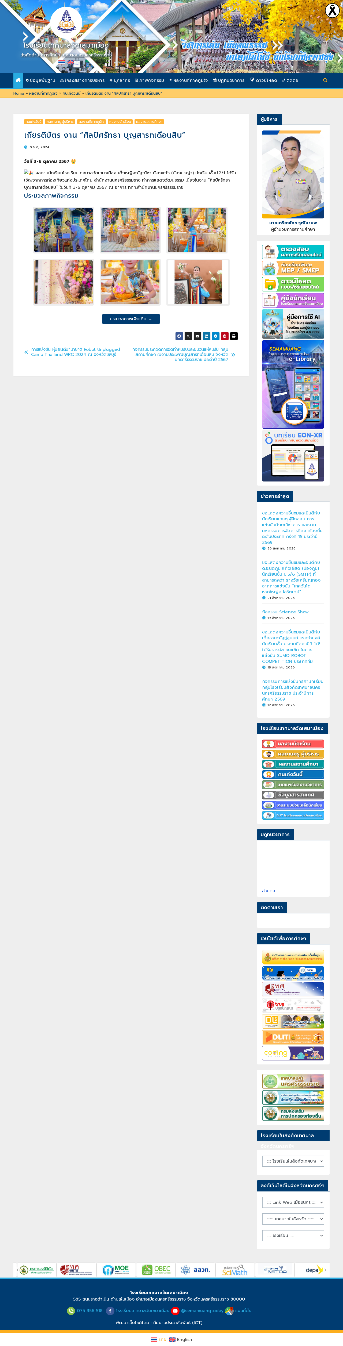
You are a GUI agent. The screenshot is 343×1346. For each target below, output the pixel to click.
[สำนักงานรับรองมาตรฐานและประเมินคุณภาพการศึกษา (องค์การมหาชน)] (42, 1265)
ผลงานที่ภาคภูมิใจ (43, 93)
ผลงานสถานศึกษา (149, 121)
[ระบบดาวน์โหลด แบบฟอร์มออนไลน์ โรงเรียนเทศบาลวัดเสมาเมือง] (293, 284)
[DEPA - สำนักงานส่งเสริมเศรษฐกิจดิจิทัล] (280, 1265)
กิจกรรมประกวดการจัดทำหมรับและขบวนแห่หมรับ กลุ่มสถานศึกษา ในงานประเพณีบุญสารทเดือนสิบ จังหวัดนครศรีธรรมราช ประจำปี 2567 (180, 355)
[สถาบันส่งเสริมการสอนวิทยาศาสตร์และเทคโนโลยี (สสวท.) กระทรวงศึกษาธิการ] (161, 1265)
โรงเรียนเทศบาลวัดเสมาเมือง (66, 45)
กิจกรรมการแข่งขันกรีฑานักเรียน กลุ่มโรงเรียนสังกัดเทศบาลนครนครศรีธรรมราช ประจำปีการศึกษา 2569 (293, 690)
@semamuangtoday (202, 1310)
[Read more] (332, 10)
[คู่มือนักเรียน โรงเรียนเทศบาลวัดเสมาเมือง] (293, 300)
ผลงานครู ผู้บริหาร (60, 121)
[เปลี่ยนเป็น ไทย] (61, 62)
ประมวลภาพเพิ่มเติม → (131, 319)
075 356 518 (90, 1310)
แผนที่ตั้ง (243, 1310)
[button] (325, 80)
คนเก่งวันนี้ (71, 93)
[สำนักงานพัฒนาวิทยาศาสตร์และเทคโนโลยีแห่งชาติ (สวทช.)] (240, 1265)
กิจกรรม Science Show (285, 612)
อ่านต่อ (268, 891)
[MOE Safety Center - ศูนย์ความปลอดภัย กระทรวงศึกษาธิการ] (82, 1265)
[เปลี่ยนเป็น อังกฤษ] (70, 62)
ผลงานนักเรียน (120, 121)
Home (18, 93)
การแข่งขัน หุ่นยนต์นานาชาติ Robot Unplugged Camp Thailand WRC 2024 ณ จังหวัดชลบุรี (75, 352)
